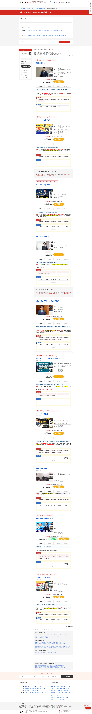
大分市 (40, 579)
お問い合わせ (53, 706)
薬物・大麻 (43, 646)
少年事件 (50, 647)
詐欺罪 (57, 692)
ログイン (55, 2)
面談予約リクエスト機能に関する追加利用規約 (53, 707)
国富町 (56, 636)
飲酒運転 (52, 646)
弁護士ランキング (27, 707)
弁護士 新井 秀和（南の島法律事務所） (48, 301)
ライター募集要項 (38, 706)
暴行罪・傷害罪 (58, 643)
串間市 (52, 24)
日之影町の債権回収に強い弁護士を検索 (42, 667)
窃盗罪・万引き (61, 692)
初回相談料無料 (30, 35)
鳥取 (26, 692)
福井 (47, 688)
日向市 (35, 24)
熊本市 (40, 238)
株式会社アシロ (31, 710)
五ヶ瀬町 (55, 24)
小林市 (41, 24)
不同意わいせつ (40, 30)
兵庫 (28, 690)
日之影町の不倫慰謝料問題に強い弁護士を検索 (58, 667)
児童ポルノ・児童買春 (51, 643)
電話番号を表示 (48, 82)
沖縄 (55, 652)
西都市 (44, 24)
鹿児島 (52, 652)
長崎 (41, 652)
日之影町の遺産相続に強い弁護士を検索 (42, 666)
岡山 (30, 692)
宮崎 (49, 652)
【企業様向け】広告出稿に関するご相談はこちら (38, 707)
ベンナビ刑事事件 (22, 8)
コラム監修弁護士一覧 (60, 706)
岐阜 (28, 688)
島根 (28, 692)
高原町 (36, 637)
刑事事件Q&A (53, 705)
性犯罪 (29, 30)
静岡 (30, 688)
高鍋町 (43, 636)
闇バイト (67, 647)
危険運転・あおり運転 (66, 646)
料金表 (49, 381)
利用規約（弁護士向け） (46, 705)
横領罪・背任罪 (38, 646)
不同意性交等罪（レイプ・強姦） (58, 30)
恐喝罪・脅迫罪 (60, 690)
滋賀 (33, 690)
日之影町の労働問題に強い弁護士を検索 (56, 666)
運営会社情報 (35, 705)
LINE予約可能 (63, 35)
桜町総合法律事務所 (42, 468)
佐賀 (38, 652)
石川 (45, 688)
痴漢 (31, 30)
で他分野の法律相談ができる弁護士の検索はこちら (43, 629)
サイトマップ (66, 705)
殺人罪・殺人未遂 (54, 690)
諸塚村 (45, 634)
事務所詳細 (41, 86)
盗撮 (51, 30)
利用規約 (40, 705)
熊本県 (37, 238)
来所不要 (34, 35)
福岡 (36, 652)
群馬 (38, 686)
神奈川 (28, 686)
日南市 (38, 24)
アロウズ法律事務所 (42, 414)
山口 (35, 692)
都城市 (32, 24)
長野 (40, 688)
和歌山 (38, 690)
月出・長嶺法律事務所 (42, 236)
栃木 (41, 686)
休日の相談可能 (50, 35)
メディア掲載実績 (31, 706)
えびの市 (48, 24)
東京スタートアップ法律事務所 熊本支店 (48, 358)
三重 (33, 688)
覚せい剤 (48, 646)
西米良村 (69, 634)
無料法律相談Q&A (62, 2)
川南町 (36, 636)
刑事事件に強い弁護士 (30, 8)
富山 (42, 688)
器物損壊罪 (66, 690)
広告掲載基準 (70, 706)
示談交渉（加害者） (56, 647)
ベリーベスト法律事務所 (43, 120)
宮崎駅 (29, 27)
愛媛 (42, 692)
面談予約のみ (39, 35)
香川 (40, 692)
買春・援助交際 (46, 30)
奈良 (35, 690)
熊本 (44, 652)
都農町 (65, 634)
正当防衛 (64, 643)
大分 (46, 652)
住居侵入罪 (53, 692)
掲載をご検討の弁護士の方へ (23, 706)
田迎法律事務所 (40, 63)
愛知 (26, 688)
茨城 (36, 686)
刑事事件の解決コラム (59, 705)
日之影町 (36, 634)
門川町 (59, 634)
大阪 (26, 690)
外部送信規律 (21, 707)
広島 (33, 692)
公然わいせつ (35, 30)
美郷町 (52, 634)
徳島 (38, 692)
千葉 (33, 686)
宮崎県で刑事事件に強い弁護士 (41, 8)
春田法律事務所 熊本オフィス (45, 518)
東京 (26, 686)
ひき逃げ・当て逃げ (58, 646)
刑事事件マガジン (29, 705)
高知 (45, 692)
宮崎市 (29, 24)
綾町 (53, 636)
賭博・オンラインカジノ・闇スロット (41, 647)
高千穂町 (40, 634)
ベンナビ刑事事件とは (22, 705)
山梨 (35, 688)
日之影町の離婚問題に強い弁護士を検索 (42, 665)
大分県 (37, 579)
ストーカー (63, 647)
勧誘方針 (65, 706)
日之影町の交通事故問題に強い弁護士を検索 (57, 665)
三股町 (40, 637)
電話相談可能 (45, 35)
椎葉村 (55, 634)
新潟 (38, 688)
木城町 (40, 636)
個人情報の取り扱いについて (46, 706)
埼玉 (31, 686)
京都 (30, 690)
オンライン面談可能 (57, 35)
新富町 (50, 636)
